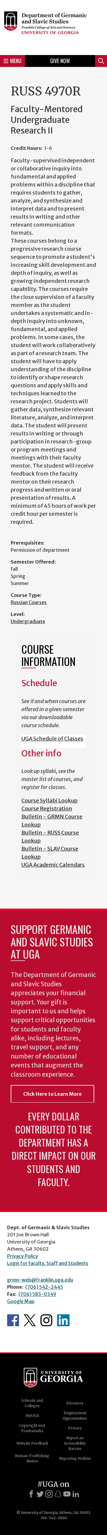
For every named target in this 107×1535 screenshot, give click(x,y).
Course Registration (46, 808)
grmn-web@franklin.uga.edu (40, 1280)
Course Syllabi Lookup (49, 800)
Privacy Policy (22, 1256)
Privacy (75, 1428)
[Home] (53, 27)
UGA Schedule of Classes (52, 738)
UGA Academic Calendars (53, 864)
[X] (40, 1494)
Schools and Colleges (32, 1403)
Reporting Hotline (75, 1458)
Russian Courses (29, 602)
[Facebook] (31, 1494)
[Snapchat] (58, 1494)
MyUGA (32, 1415)
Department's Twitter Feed (30, 1320)
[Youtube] (66, 1494)
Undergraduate (28, 621)
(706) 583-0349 (37, 1294)
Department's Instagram (46, 1320)
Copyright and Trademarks (32, 1428)
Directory (75, 1403)
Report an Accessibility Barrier (75, 1443)
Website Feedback (32, 1443)
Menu (15, 61)
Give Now (60, 61)
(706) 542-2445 (44, 1287)
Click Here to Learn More (52, 1094)
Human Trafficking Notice (32, 1458)
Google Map (20, 1301)
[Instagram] (49, 1494)
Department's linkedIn (64, 1320)
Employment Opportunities (75, 1415)
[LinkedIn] (75, 1494)
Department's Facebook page (13, 1320)
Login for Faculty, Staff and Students (47, 1263)
